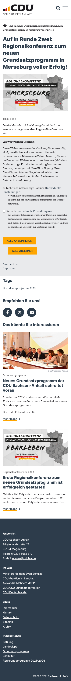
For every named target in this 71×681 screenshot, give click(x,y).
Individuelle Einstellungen (34, 211)
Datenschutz (11, 264)
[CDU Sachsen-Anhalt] (5, 25)
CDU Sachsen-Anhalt (17, 14)
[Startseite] (19, 5)
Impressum (10, 268)
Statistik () (29, 211)
